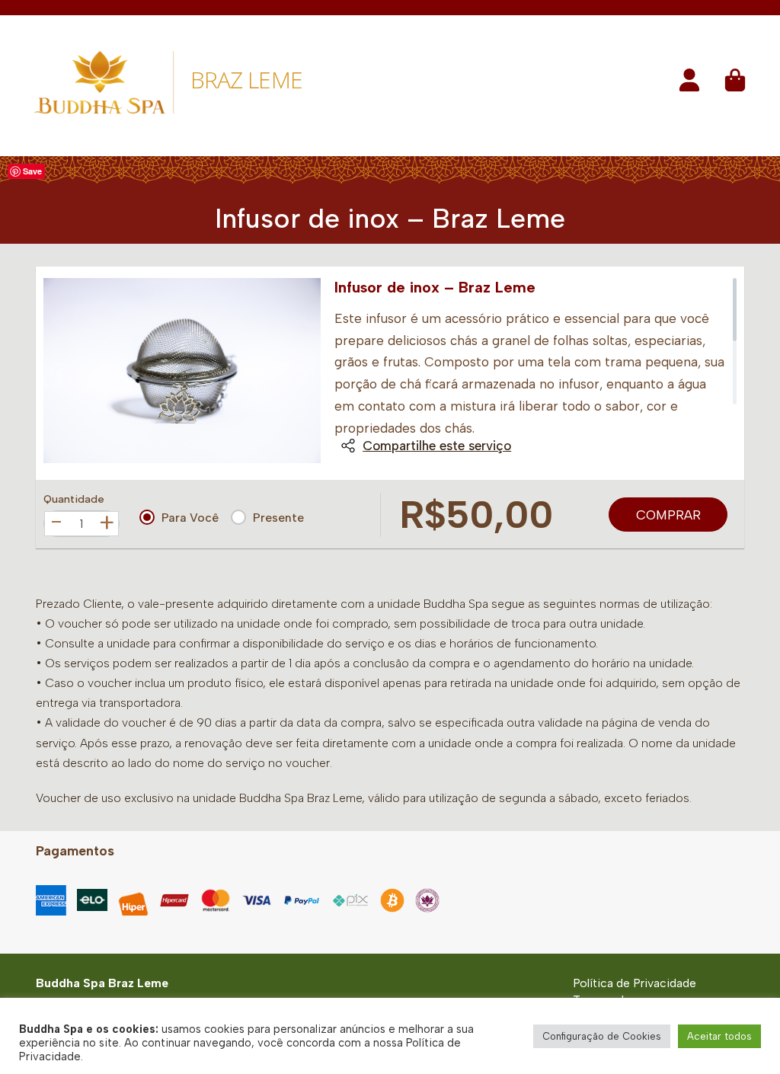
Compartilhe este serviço (437, 445)
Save (32, 171)
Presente (278, 517)
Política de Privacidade (634, 983)
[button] (689, 84)
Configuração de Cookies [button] (601, 1036)
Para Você (190, 517)
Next (304, 373)
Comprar (668, 515)
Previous (60, 373)
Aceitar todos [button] (719, 1036)
